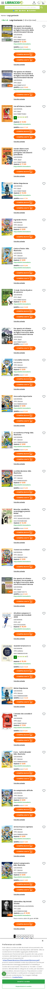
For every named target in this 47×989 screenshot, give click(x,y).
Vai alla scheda (19, 65)
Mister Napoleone (21, 183)
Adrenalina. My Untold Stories (22, 902)
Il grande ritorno (20, 220)
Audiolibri (32, 11)
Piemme (20, 225)
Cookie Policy (17, 977)
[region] (23, 963)
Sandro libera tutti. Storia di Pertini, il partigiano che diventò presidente (23, 152)
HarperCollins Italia (23, 518)
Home (3, 15)
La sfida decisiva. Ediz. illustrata (22, 472)
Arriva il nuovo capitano (23, 827)
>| (32, 936)
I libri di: (5, 20)
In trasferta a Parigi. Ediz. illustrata (24, 434)
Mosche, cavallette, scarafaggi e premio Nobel (22, 511)
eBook (23, 11)
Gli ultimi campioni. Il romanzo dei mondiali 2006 (22, 615)
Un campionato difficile (23, 790)
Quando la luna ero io (22, 646)
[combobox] (22, 7)
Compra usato (23, 60)
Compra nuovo (23, 54)
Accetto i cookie (23, 982)
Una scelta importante (23, 396)
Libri (16, 11)
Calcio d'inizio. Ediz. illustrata (21, 249)
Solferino (20, 651)
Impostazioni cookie (23, 986)
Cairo (19, 908)
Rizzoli (19, 37)
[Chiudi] (42, 940)
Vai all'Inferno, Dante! (22, 106)
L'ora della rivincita (21, 360)
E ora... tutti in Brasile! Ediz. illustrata (22, 753)
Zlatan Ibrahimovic (19, 906)
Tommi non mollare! (22, 550)
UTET (19, 622)
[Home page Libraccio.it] (14, 4)
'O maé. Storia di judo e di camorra (23, 291)
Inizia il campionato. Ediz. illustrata (22, 864)
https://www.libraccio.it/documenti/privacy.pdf (21, 960)
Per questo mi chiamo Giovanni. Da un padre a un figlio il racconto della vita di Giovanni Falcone (24, 29)
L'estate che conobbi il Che (23, 715)
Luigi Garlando (18, 34)
